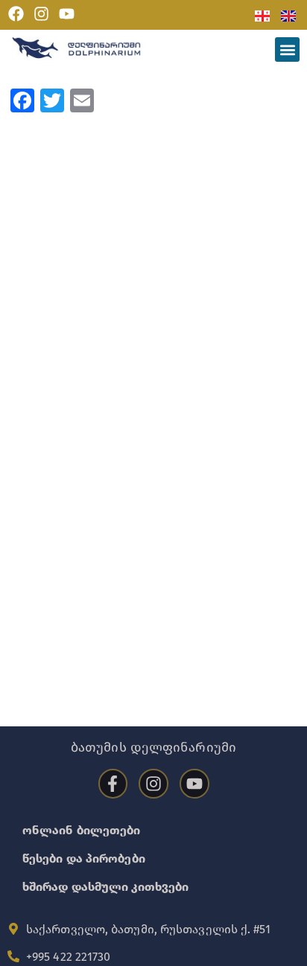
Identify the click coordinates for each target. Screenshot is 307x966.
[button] (287, 49)
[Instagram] (41, 14)
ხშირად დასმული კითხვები (105, 887)
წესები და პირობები (83, 858)
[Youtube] (66, 14)
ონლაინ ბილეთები (81, 830)
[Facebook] (16, 14)
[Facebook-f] (113, 784)
